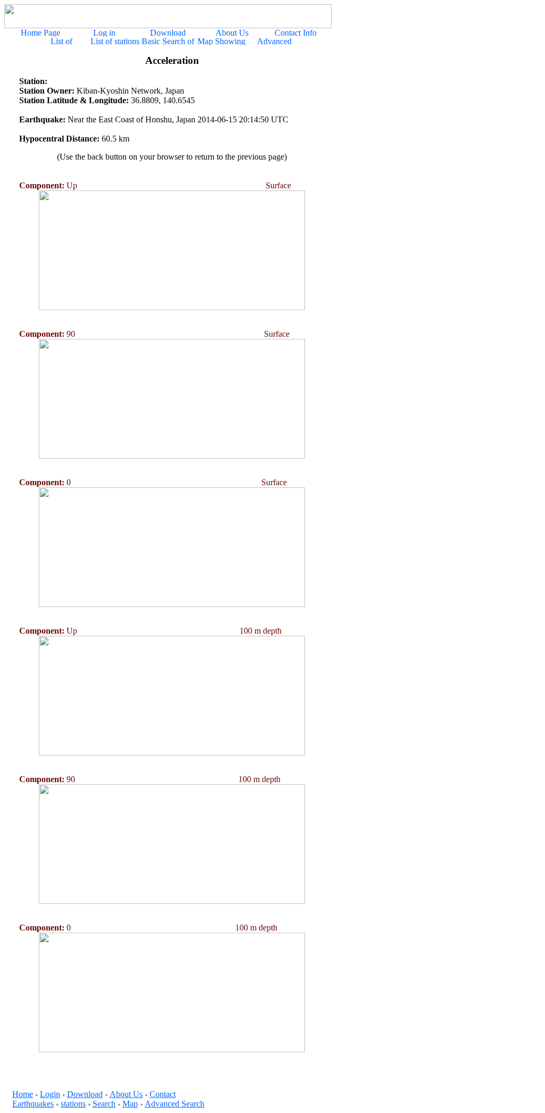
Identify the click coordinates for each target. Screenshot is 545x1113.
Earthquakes (33, 1103)
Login (50, 1094)
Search (104, 1103)
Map (130, 1103)
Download (85, 1094)
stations (73, 1103)
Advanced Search (174, 1103)
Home (22, 1094)
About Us (126, 1094)
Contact (163, 1094)
